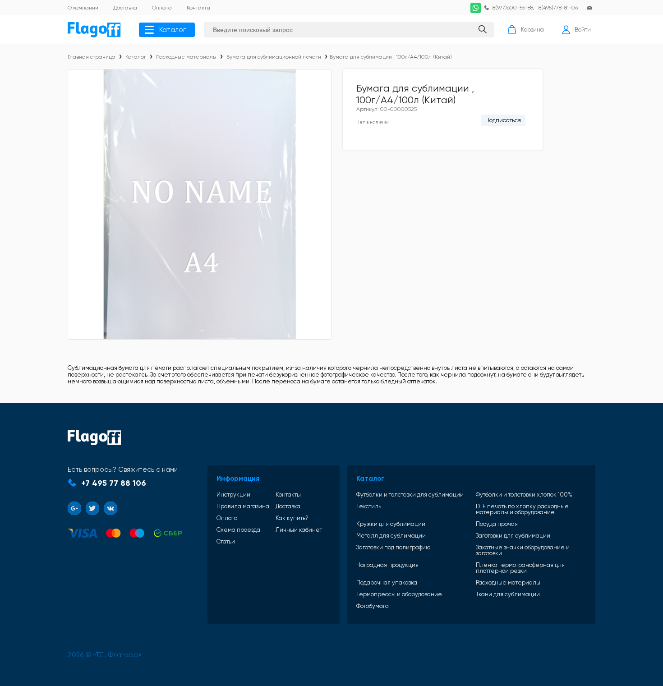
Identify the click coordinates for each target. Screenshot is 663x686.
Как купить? (292, 518)
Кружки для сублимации (390, 524)
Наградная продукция (387, 565)
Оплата (227, 518)
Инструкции (233, 494)
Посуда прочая (497, 524)
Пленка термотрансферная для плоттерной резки (520, 568)
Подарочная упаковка (386, 582)
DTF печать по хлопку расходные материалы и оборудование (522, 509)
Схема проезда (238, 530)
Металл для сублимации (391, 536)
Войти (583, 29)
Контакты (288, 494)
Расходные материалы (186, 57)
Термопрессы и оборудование (399, 594)
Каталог (172, 30)
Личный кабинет (299, 530)
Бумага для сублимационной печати (273, 57)
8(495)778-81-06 (558, 8)
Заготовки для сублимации (513, 536)
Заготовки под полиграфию (393, 547)
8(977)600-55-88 (513, 8)
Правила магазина (242, 506)
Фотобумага (372, 606)
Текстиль (368, 506)
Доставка (288, 506)
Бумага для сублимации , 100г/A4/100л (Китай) (391, 57)
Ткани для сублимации (508, 594)
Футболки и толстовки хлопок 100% (524, 494)
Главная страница (91, 57)
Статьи (225, 541)
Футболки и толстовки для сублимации (410, 494)
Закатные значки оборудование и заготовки (523, 550)
